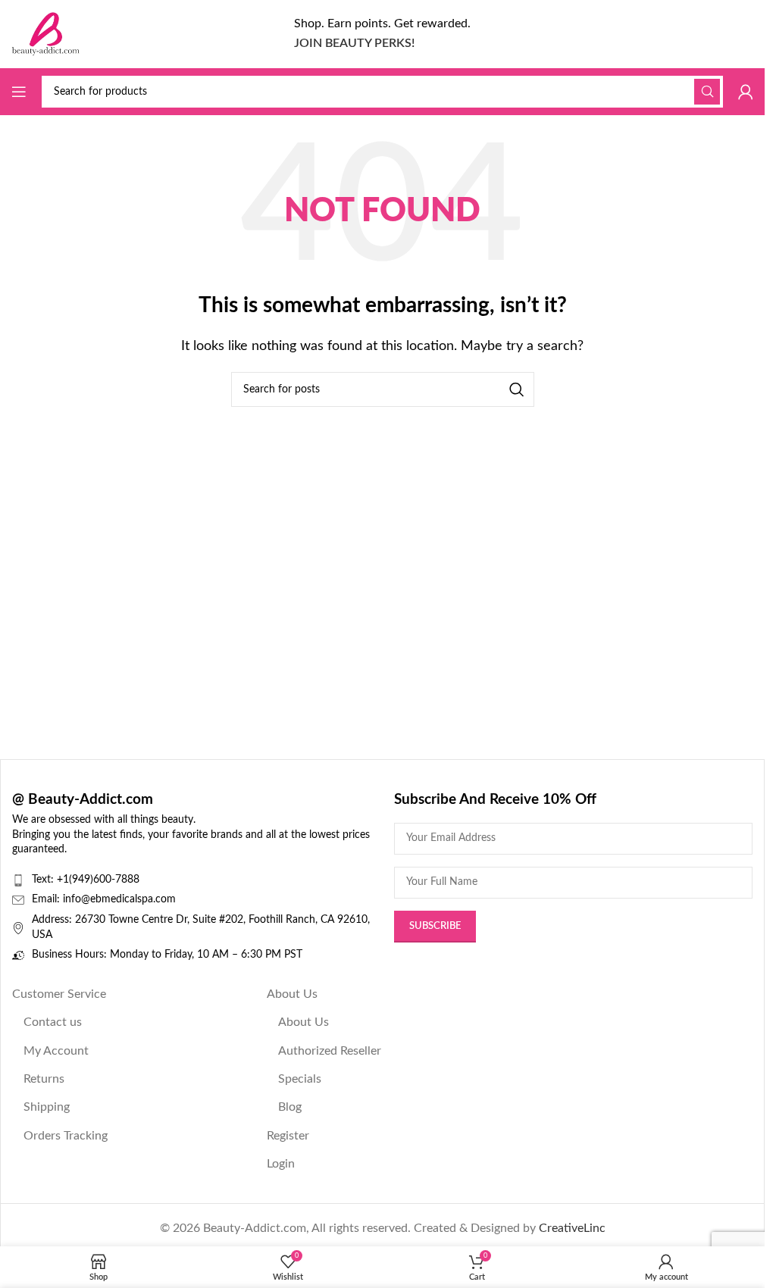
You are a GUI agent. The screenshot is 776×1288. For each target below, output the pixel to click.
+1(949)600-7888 (98, 879)
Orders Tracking (65, 1136)
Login (281, 1164)
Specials (299, 1079)
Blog (290, 1107)
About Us (292, 994)
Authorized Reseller (329, 1051)
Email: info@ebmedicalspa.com (104, 899)
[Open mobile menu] (19, 92)
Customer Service (59, 994)
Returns (43, 1079)
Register (288, 1136)
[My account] (746, 92)
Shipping (46, 1107)
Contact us (52, 1022)
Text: (44, 879)
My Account (56, 1051)
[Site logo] (45, 33)
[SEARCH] (707, 92)
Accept (708, 1262)
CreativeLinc (572, 1228)
